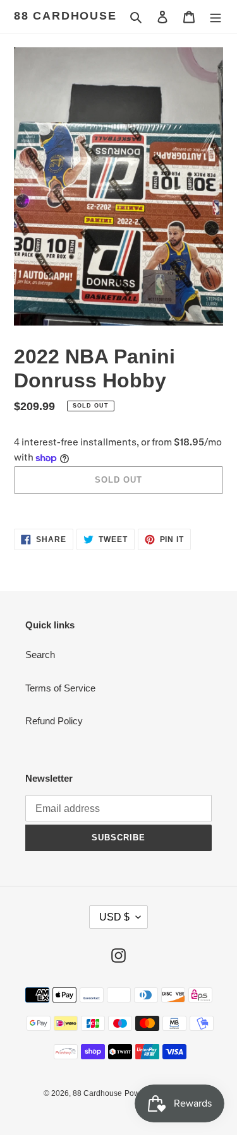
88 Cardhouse (65, 15)
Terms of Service (60, 688)
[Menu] (215, 16)
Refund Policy (54, 720)
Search (40, 654)
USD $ (114, 917)
